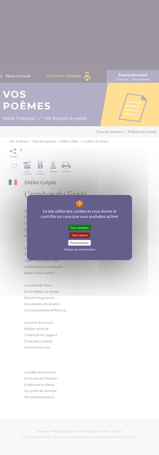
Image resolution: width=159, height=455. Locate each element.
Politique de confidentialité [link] (79, 249)
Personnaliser (79, 243)
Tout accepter (79, 227)
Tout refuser (79, 235)
